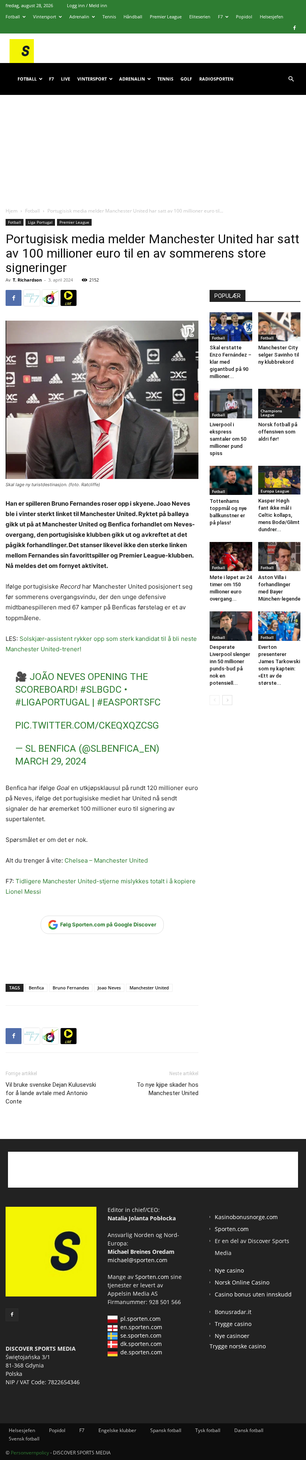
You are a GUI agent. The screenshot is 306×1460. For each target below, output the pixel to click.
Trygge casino (233, 1324)
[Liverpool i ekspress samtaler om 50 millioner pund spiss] (231, 403)
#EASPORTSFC (129, 702)
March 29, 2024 (50, 761)
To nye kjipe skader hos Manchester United (167, 1089)
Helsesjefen (271, 17)
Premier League (166, 17)
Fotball (13, 17)
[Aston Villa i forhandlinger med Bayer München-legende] (279, 556)
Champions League (271, 413)
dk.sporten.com (141, 1344)
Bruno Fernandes (71, 988)
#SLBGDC (101, 689)
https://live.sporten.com (68, 298)
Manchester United (149, 988)
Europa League (275, 491)
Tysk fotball (207, 1430)
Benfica (36, 988)
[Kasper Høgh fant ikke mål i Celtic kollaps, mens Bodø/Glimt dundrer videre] (279, 480)
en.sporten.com (141, 1327)
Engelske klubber (117, 1430)
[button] (290, 79)
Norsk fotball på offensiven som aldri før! (277, 432)
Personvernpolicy (30, 1452)
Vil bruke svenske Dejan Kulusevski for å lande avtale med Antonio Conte (51, 1093)
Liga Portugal (40, 222)
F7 (220, 17)
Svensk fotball (24, 1438)
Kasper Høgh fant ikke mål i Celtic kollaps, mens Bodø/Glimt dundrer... (279, 515)
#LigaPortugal (52, 702)
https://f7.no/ (32, 298)
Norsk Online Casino (242, 1282)
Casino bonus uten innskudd (253, 1294)
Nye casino (229, 1270)
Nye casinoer (232, 1336)
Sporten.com (153, 1277)
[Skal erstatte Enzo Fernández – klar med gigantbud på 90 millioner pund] (231, 326)
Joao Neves (109, 988)
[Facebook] (294, 27)
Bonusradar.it (233, 1312)
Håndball (133, 17)
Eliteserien (199, 17)
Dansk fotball (248, 1430)
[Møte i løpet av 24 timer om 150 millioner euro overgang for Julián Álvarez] (231, 556)
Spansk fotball (165, 1430)
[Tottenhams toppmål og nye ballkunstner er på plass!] (231, 480)
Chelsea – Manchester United (106, 860)
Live (65, 79)
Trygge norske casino (238, 1346)
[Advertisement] (153, 143)
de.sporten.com (141, 1352)
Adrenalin (79, 17)
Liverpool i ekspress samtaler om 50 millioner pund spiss (228, 439)
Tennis (109, 17)
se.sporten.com (140, 1335)
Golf (186, 79)
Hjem (12, 210)
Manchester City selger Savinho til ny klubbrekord (278, 355)
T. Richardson (27, 280)
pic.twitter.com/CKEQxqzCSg (87, 725)
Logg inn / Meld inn (87, 5)
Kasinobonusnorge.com (246, 1217)
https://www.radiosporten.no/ (50, 298)
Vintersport (44, 17)
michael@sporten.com (137, 1260)
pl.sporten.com (140, 1318)
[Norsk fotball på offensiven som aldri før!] (279, 403)
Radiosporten (216, 79)
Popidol (244, 17)
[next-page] (227, 700)
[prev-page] (215, 700)
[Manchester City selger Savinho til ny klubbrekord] (279, 326)
